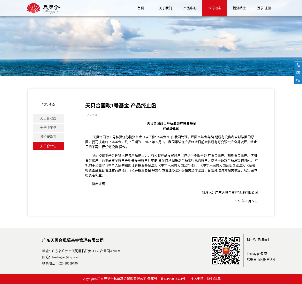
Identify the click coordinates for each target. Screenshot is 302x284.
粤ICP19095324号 (172, 279)
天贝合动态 (48, 118)
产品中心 (190, 8)
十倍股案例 (48, 127)
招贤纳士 (239, 8)
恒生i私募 (214, 279)
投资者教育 (48, 137)
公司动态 (214, 8)
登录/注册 (264, 8)
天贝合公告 (48, 146)
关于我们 (165, 8)
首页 (140, 8)
